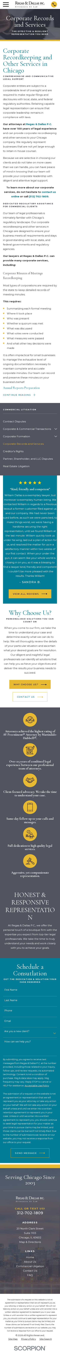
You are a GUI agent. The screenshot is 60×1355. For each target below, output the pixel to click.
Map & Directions (30, 1242)
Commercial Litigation (30, 1266)
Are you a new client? (16, 1031)
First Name (10, 990)
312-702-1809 (30, 1213)
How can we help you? (17, 1041)
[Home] (30, 4)
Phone (8, 1010)
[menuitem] (30, 421)
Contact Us (30, 1270)
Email (7, 1021)
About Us (30, 1261)
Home (30, 1257)
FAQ (30, 1275)
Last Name (10, 1000)
